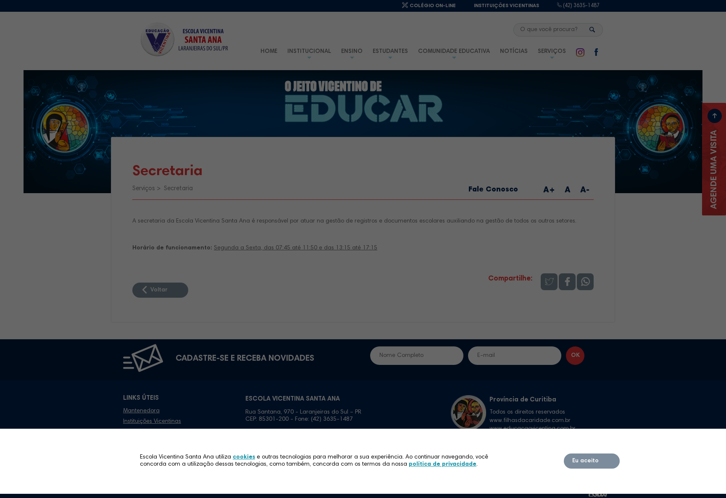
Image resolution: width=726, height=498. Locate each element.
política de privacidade (442, 464)
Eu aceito (585, 461)
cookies (244, 457)
